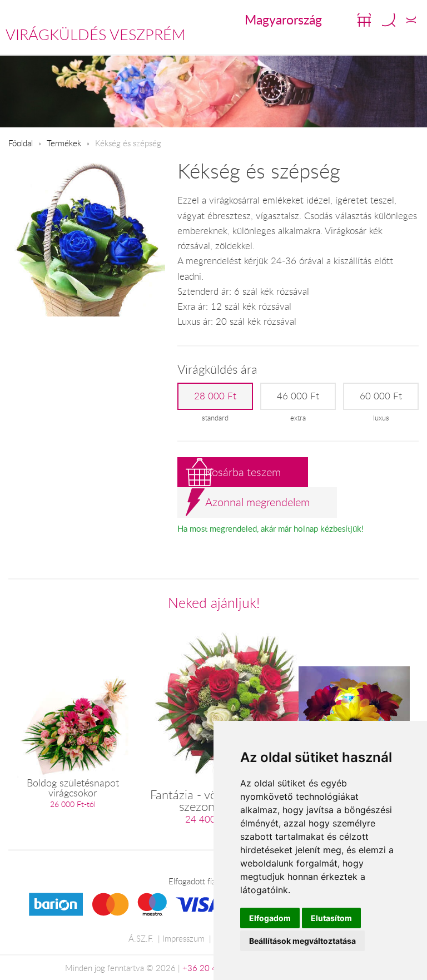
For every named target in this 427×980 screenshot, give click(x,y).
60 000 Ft (381, 396)
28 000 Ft (215, 396)
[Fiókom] (411, 20)
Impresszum (183, 938)
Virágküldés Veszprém (96, 34)
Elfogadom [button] (270, 918)
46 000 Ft (298, 396)
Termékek (64, 143)
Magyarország (283, 19)
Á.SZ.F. (140, 938)
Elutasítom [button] (331, 918)
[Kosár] (364, 20)
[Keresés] (388, 20)
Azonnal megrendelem (257, 501)
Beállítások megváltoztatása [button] (302, 941)
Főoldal (20, 143)
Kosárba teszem (243, 471)
